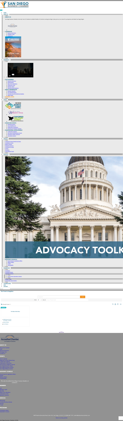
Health (1, 375)
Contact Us (2, 353)
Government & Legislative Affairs (8, 374)
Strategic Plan (3, 352)
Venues (2, 403)
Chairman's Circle (4, 393)
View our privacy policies (61, 418)
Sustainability (3, 378)
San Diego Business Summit (6, 367)
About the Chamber (4, 347)
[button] (1, 304)
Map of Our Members (5, 392)
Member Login (3, 389)
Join (1, 388)
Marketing (2, 400)
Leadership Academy (5, 361)
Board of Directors (4, 350)
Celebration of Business (6, 363)
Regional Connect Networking (7, 360)
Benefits (2, 391)
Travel (1, 405)
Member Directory (4, 395)
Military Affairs (3, 377)
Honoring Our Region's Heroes (7, 364)
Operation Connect (4, 411)
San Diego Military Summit (6, 369)
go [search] (83, 296)
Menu (1, 10)
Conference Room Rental (6, 402)
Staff (1, 349)
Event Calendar (3, 359)
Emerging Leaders (4, 410)
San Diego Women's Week (6, 366)
